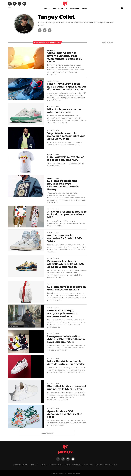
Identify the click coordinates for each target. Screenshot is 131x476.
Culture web (58, 8)
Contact (43, 465)
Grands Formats (72, 8)
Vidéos (84, 8)
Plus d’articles (47, 433)
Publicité (34, 465)
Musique (47, 8)
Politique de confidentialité (106, 465)
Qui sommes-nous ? (20, 465)
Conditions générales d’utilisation (79, 465)
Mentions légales (56, 465)
